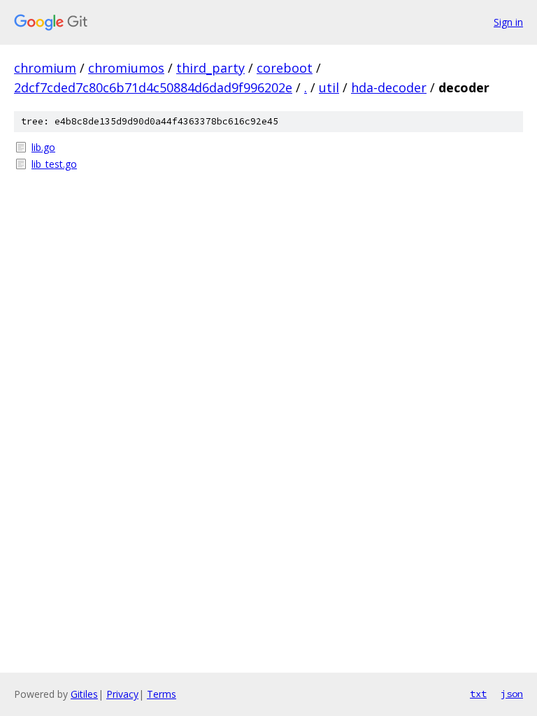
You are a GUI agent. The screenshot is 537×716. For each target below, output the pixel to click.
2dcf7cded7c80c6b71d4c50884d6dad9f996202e (153, 87)
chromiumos (126, 67)
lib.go (43, 147)
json (512, 693)
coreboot (285, 67)
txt (478, 693)
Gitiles (84, 694)
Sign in (508, 22)
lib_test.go (54, 164)
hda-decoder (389, 87)
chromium (45, 67)
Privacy (122, 694)
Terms (161, 694)
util (329, 87)
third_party (210, 67)
